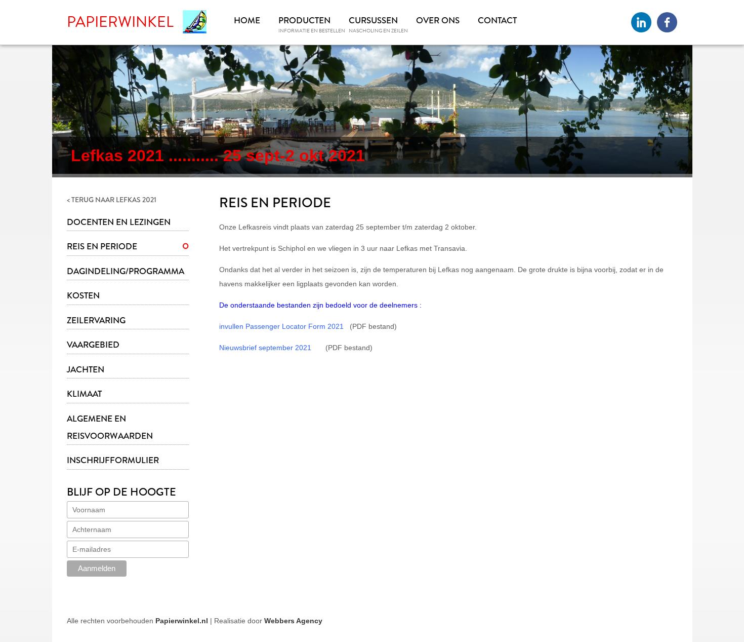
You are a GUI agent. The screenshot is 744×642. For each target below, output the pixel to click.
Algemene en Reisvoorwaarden (110, 427)
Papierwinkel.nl (181, 621)
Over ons (438, 20)
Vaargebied (93, 344)
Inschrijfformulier (113, 460)
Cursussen (373, 20)
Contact (497, 20)
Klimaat (84, 394)
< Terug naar (111, 200)
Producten (304, 20)
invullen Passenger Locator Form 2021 (281, 326)
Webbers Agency (293, 621)
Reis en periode (102, 246)
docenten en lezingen (119, 222)
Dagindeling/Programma (125, 271)
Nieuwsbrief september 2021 (265, 348)
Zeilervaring (96, 320)
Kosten (83, 295)
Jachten (85, 369)
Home (247, 20)
